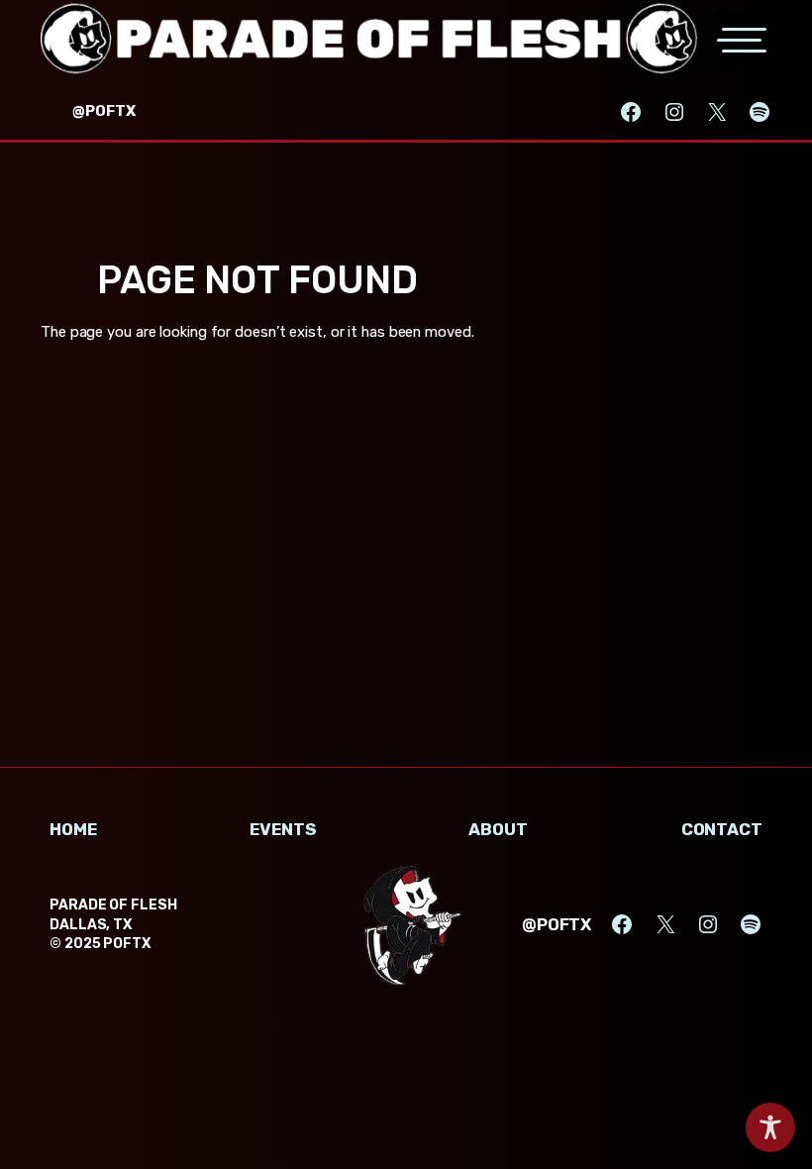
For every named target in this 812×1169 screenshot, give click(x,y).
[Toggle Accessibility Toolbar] (770, 1127)
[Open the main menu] (744, 40)
